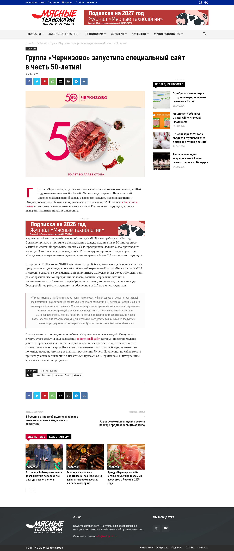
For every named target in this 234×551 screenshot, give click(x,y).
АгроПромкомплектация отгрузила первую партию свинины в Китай (189, 97)
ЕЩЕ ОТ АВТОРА (59, 436)
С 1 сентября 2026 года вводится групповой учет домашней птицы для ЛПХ (190, 138)
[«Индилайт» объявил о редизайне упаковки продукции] (161, 120)
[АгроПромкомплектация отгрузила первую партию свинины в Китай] (161, 99)
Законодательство (62, 34)
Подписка (67, 2)
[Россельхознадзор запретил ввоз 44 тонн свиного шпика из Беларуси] (161, 161)
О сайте (80, 2)
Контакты (92, 2)
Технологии (94, 34)
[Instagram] (200, 2)
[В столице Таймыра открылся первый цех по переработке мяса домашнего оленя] (44, 457)
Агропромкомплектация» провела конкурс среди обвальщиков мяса (122, 421)
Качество (139, 34)
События (117, 34)
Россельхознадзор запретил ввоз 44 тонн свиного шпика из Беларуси (190, 158)
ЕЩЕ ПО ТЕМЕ (36, 436)
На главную (146, 547)
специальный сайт (62, 375)
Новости (34, 34)
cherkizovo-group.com (48, 371)
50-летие (77, 375)
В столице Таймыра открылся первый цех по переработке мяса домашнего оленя (44, 476)
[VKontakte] (205, 2)
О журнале (53, 2)
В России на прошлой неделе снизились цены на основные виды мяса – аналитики (52, 420)
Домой (29, 43)
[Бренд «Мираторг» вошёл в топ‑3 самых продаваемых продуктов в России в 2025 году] (126, 457)
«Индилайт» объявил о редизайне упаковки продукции (187, 117)
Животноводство (167, 34)
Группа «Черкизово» (43, 375)
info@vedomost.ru (106, 536)
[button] (204, 34)
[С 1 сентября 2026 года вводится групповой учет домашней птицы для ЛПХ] (161, 140)
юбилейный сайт (88, 338)
